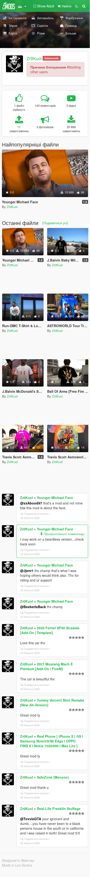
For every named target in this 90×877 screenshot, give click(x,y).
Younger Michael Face (55, 497)
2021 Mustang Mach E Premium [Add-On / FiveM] (46, 666)
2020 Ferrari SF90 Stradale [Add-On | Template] (49, 630)
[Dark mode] (76, 6)
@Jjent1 (27, 570)
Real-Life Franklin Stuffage (58, 808)
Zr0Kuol (34, 58)
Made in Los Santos (17, 865)
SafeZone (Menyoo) (53, 777)
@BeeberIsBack (33, 606)
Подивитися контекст (37, 513)
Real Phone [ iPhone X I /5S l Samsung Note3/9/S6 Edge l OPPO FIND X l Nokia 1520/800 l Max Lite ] (51, 741)
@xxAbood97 (31, 503)
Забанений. (51, 58)
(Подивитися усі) (55, 222)
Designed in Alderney (18, 860)
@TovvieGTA (30, 818)
